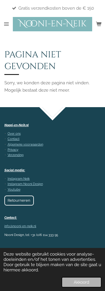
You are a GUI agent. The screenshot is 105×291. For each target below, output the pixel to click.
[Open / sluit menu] (6, 24)
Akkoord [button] (81, 282)
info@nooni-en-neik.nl (20, 226)
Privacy (13, 150)
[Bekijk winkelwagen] (98, 24)
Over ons (14, 134)
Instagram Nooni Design (25, 184)
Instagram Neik (19, 179)
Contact (14, 139)
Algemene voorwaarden (25, 144)
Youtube (14, 189)
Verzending (16, 155)
